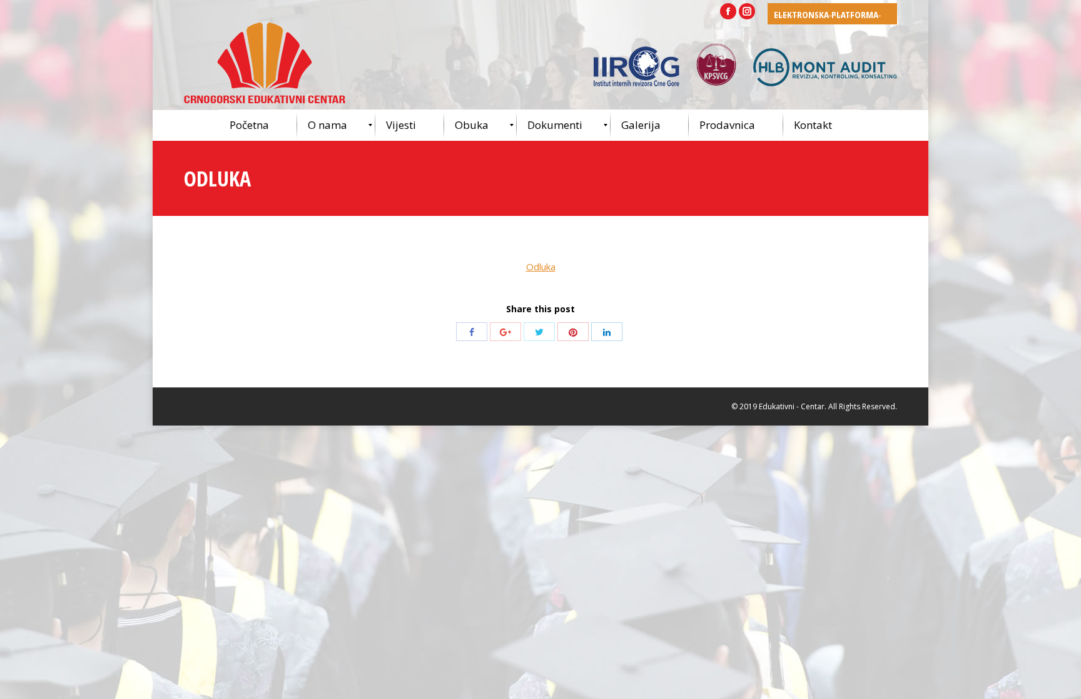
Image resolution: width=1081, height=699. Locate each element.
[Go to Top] (1061, 679)
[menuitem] (258, 125)
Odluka (541, 266)
